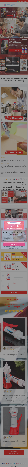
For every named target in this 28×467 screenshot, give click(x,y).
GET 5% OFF (14, 244)
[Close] (25, 220)
